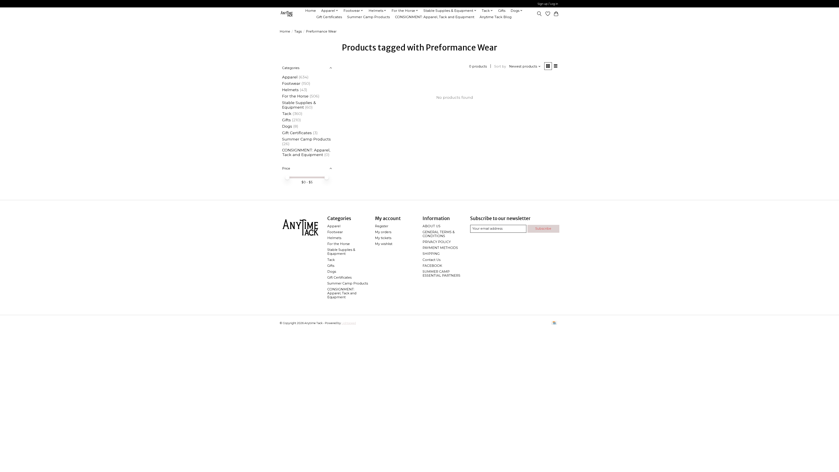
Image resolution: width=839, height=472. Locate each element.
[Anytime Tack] (287, 13)
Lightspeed (348, 323)
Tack (286, 113)
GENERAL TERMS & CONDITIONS (439, 234)
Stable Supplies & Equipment (299, 104)
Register (381, 226)
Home (310, 11)
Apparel (290, 77)
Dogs (287, 126)
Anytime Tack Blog (495, 17)
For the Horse (295, 96)
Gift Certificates (329, 17)
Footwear (291, 83)
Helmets (290, 89)
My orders (383, 232)
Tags (298, 31)
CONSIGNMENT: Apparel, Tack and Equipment (434, 17)
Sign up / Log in (547, 3)
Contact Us (431, 260)
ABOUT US (431, 226)
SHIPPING (431, 254)
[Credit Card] (554, 323)
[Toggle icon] (539, 14)
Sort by (500, 66)
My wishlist (383, 244)
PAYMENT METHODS (440, 248)
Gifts (501, 11)
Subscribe (543, 229)
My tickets (383, 238)
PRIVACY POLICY (437, 242)
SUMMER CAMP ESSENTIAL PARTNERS (441, 274)
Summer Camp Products (368, 17)
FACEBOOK (432, 266)
